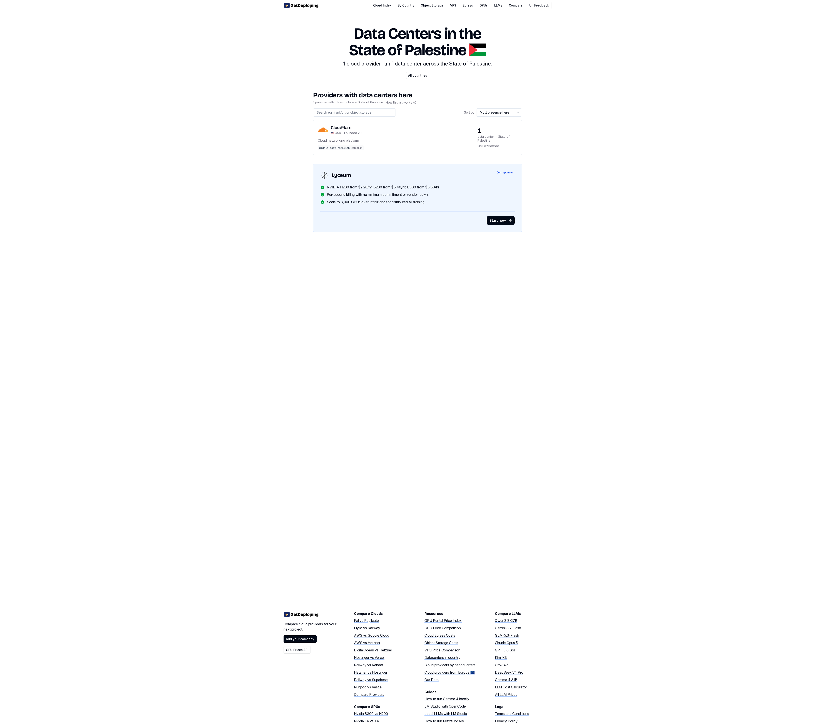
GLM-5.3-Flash (507, 635)
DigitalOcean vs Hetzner (373, 650)
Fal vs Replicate (366, 620)
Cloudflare (341, 127)
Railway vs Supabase (371, 680)
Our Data (431, 680)
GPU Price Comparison (442, 628)
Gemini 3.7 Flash (508, 628)
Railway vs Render (368, 665)
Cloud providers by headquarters (449, 665)
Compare (516, 5)
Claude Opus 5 (506, 643)
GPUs (483, 5)
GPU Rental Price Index (443, 620)
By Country (406, 5)
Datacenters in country (442, 657)
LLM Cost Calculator (511, 687)
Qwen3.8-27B (506, 620)
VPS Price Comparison (442, 650)
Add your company (300, 639)
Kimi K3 (501, 657)
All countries (417, 75)
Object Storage (432, 5)
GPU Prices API (297, 650)
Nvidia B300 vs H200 (371, 713)
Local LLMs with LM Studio (445, 713)
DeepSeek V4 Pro (509, 672)
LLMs (498, 5)
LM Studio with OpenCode (445, 706)
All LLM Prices (506, 694)
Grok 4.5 (501, 665)
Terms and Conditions (512, 713)
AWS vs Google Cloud (371, 635)
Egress (468, 5)
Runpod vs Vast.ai (368, 687)
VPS (453, 5)
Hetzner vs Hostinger (370, 672)
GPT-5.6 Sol (505, 650)
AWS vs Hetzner (367, 643)
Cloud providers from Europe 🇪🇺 (449, 672)
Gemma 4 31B (506, 680)
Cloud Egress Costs (439, 635)
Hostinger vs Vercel (369, 657)
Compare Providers (369, 694)
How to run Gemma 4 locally (446, 699)
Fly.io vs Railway (367, 628)
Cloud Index (382, 5)
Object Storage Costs (441, 643)
